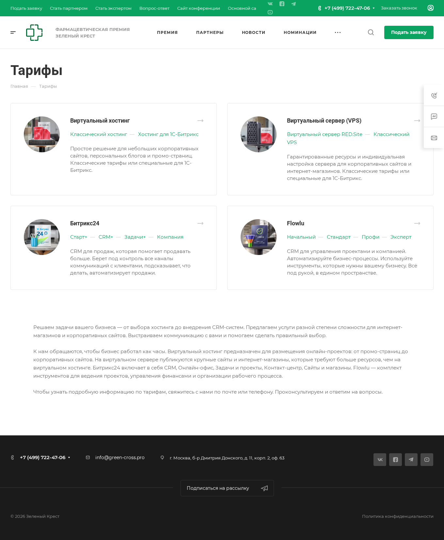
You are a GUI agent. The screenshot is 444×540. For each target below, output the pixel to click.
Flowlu (295, 223)
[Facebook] (281, 4)
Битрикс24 (84, 223)
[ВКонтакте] (270, 4)
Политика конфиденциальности (398, 516)
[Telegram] (293, 4)
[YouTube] (270, 12)
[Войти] (431, 8)
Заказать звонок (399, 7)
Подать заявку (409, 32)
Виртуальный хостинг (100, 120)
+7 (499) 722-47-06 (347, 8)
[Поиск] (371, 32)
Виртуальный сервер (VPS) (324, 120)
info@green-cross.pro (120, 457)
